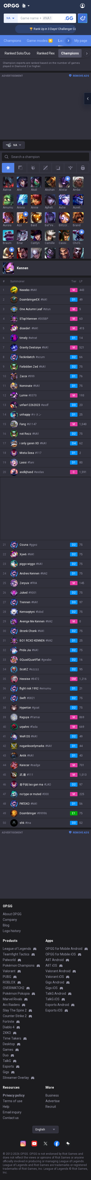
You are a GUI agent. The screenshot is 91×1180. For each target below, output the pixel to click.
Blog (6, 925)
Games (8, 1049)
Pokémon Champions (19, 965)
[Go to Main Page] (11, 5)
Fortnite (8, 1021)
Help (6, 1106)
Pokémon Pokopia (16, 993)
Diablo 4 (8, 1027)
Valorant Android (58, 971)
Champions (12, 41)
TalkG (7, 1061)
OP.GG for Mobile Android (64, 948)
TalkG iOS (53, 999)
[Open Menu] (82, 5)
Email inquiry (12, 1112)
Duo (6, 1055)
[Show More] (26, 5)
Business (52, 1095)
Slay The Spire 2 (15, 1010)
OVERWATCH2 (13, 988)
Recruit (51, 1106)
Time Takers (12, 1038)
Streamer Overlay (16, 1078)
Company (10, 920)
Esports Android (57, 1005)
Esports (8, 1066)
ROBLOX (9, 982)
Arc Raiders (11, 1005)
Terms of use (12, 1101)
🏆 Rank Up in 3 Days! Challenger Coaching (51, 29)
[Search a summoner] (69, 18)
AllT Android (55, 960)
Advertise (53, 1101)
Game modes (39, 41)
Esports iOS (54, 1010)
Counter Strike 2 (15, 1016)
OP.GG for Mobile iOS (61, 954)
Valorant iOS (55, 977)
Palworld (9, 960)
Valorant (9, 971)
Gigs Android (55, 982)
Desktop (9, 1044)
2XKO (7, 1033)
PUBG (7, 977)
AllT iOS (51, 965)
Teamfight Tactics (16, 954)
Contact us (11, 1118)
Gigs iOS (52, 988)
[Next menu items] (68, 40)
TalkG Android (56, 993)
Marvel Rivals (12, 999)
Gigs (6, 1072)
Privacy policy (13, 1095)
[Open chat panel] (87, 99)
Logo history (12, 931)
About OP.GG (12, 914)
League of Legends (17, 948)
